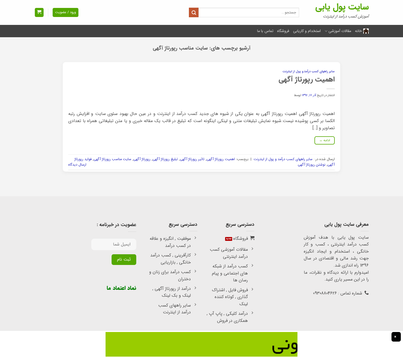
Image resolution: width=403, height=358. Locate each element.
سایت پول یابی (342, 7)
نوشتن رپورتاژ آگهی (311, 165)
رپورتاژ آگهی (142, 159)
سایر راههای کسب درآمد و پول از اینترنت (308, 71)
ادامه (324, 140)
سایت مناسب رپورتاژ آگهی (112, 159)
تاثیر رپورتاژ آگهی (192, 159)
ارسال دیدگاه (77, 165)
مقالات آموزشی (339, 31)
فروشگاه (283, 31)
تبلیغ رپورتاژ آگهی (165, 159)
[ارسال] (193, 12)
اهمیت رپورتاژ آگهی (307, 79)
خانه (358, 31)
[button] (39, 12)
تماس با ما (265, 31)
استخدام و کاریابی (307, 31)
